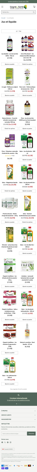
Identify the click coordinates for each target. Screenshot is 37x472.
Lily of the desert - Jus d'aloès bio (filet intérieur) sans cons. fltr (27, 55)
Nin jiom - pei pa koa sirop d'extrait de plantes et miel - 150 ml (10, 246)
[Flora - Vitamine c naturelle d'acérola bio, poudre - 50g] (9, 141)
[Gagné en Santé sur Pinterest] (8, 442)
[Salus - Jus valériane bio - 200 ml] (9, 365)
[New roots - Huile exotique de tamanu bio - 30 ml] (27, 76)
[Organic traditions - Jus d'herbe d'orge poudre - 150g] (9, 332)
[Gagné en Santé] (18, 7)
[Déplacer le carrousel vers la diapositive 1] (16, 403)
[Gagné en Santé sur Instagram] (10, 442)
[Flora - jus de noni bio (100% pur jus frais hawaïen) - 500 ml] (27, 107)
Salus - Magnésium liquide (9, 182)
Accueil (3, 18)
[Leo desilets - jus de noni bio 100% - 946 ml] (9, 43)
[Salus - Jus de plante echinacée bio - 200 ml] (27, 298)
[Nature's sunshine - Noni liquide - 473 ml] (27, 332)
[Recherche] (34, 12)
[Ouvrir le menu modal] (2, 6)
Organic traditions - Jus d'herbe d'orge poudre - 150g (10, 344)
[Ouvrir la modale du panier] (34, 6)
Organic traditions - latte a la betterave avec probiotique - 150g (9, 311)
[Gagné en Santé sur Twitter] (5, 442)
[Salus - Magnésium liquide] (9, 172)
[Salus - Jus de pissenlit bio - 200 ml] (27, 172)
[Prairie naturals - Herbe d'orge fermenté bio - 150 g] (9, 203)
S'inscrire (31, 433)
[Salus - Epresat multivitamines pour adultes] (27, 203)
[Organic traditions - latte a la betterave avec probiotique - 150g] (9, 298)
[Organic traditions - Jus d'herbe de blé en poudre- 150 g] (9, 265)
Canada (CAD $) (8, 449)
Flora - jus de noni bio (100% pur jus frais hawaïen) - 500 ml (27, 120)
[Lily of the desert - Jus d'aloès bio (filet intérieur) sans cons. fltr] (27, 43)
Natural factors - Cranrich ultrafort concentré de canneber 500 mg (9, 120)
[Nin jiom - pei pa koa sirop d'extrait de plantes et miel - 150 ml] (9, 234)
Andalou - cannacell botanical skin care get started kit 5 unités (27, 278)
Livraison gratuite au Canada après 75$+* (18, 1)
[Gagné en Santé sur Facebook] (2, 442)
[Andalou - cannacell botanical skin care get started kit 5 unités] (27, 265)
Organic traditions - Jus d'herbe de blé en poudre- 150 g (9, 278)
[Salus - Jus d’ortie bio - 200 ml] (27, 141)
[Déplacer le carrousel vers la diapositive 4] (20, 403)
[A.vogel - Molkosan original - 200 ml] (9, 76)
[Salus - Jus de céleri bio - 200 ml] (27, 234)
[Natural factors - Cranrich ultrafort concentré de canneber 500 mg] (9, 107)
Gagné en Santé (13, 457)
